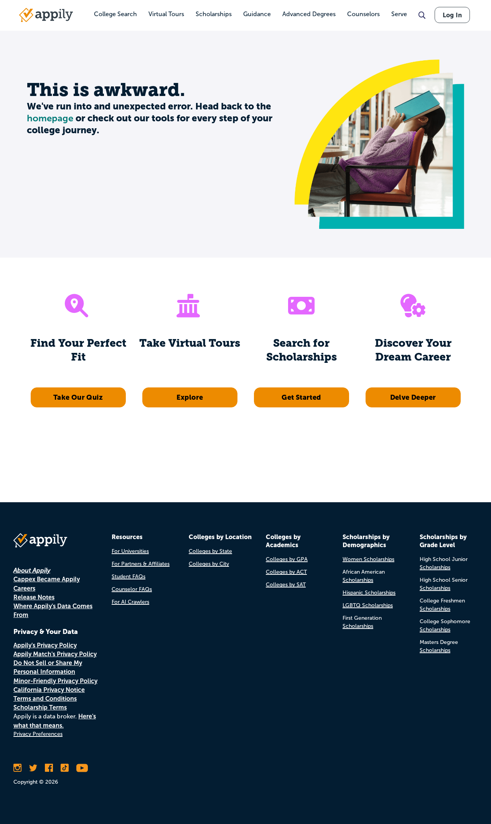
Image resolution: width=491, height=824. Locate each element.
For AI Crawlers (130, 602)
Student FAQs (128, 576)
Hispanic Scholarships (369, 593)
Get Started (301, 397)
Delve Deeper (413, 397)
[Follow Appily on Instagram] (17, 768)
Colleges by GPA (287, 559)
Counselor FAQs (132, 589)
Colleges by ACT (286, 572)
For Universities (130, 551)
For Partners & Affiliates (141, 564)
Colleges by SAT (286, 584)
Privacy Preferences (38, 734)
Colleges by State (210, 551)
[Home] (46, 15)
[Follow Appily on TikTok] (65, 768)
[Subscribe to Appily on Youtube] (82, 768)
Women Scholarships (368, 559)
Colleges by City (209, 564)
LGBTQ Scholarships (368, 605)
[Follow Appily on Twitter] (33, 768)
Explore (189, 397)
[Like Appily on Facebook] (49, 768)
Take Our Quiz (78, 397)
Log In (452, 15)
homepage (50, 118)
